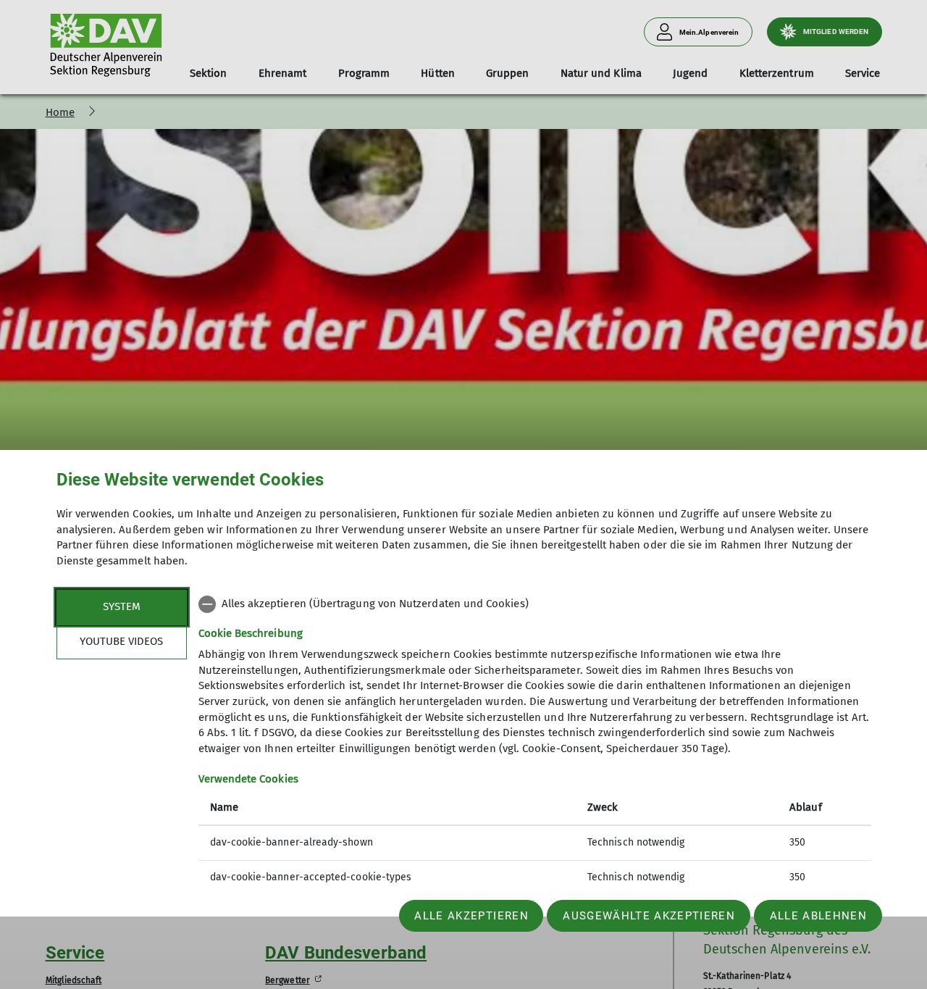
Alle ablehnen (818, 915)
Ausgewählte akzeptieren (649, 915)
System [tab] (121, 606)
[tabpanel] (534, 742)
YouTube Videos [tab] (121, 641)
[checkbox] (534, 604)
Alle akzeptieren (471, 915)
